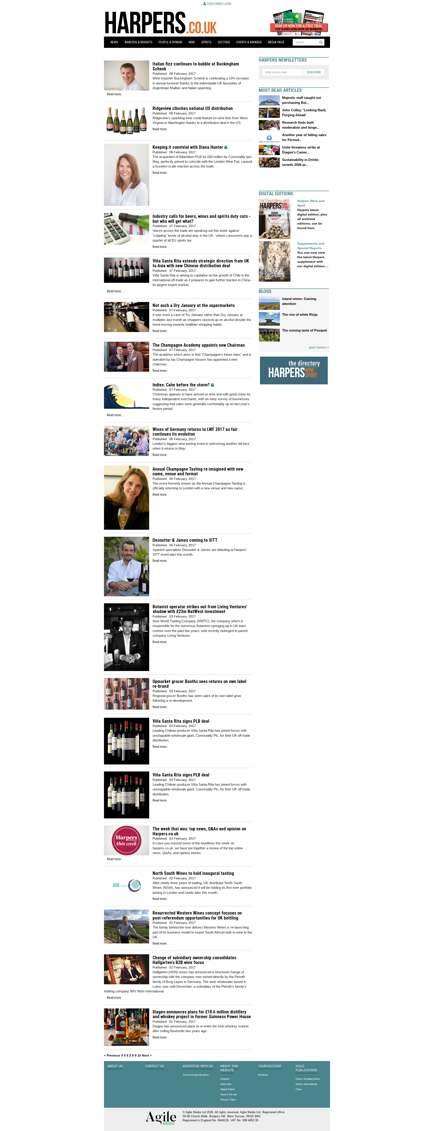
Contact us (154, 1066)
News (114, 42)
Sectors (224, 42)
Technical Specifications (196, 1074)
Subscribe (314, 72)
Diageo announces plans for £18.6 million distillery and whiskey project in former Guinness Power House (202, 1014)
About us (115, 1066)
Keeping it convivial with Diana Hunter (188, 147)
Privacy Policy (228, 1099)
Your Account (269, 1066)
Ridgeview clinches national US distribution (193, 108)
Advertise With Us (198, 1066)
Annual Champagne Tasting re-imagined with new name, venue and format (198, 472)
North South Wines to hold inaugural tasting (193, 873)
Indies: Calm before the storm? (181, 385)
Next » (147, 1055)
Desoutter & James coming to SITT (185, 540)
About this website (229, 1068)
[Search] (321, 42)
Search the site (228, 1094)
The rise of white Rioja (299, 314)
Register (225, 1079)
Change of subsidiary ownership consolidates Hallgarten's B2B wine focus (194, 960)
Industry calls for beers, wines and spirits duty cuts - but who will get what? (201, 219)
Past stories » (319, 347)
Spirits (206, 42)
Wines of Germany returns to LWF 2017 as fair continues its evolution (195, 432)
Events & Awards (249, 42)
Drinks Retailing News (308, 1079)
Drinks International (306, 1084)
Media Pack (276, 42)
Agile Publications (306, 1068)
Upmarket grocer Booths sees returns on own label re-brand (199, 684)
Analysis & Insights (138, 42)
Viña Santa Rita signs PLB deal (181, 721)
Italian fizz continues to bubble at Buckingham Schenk (196, 66)
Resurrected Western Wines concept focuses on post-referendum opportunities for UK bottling (197, 915)
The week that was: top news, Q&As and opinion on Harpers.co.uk (199, 831)
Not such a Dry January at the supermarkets (194, 305)
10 (139, 1055)
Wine (192, 42)
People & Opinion (170, 42)
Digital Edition (227, 1089)
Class (299, 1089)
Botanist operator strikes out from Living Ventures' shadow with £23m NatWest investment (200, 609)
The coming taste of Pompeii (304, 330)
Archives (263, 1074)
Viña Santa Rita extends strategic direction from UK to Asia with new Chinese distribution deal (201, 263)
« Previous (112, 1055)
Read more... (115, 94)
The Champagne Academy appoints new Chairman (199, 345)
